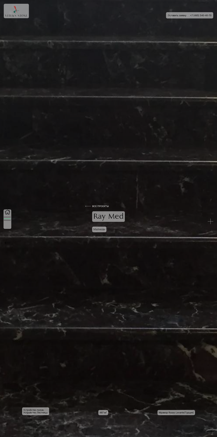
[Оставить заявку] (210, 221)
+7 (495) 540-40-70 (200, 15)
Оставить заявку (177, 15)
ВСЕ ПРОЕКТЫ (100, 206)
